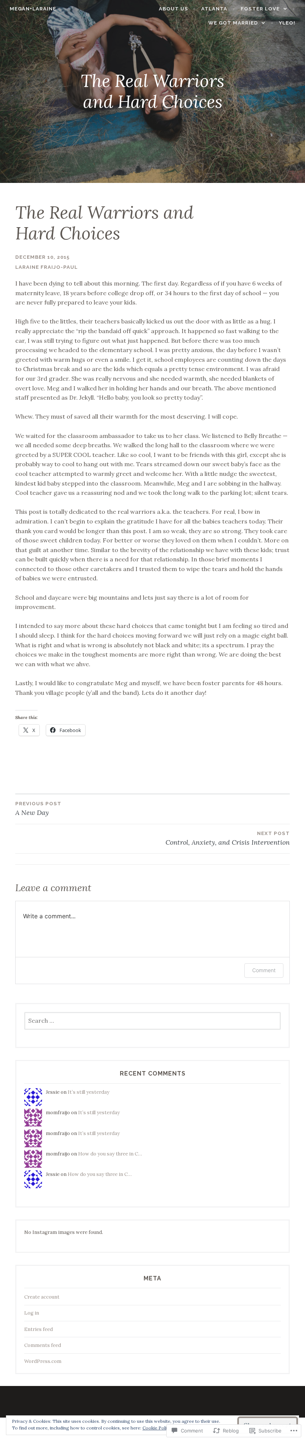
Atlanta (214, 9)
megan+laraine (33, 9)
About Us (173, 9)
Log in (31, 1313)
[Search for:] (152, 1021)
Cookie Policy (156, 1428)
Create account (42, 1297)
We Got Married (233, 23)
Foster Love (260, 9)
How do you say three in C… (110, 1154)
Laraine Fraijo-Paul (46, 267)
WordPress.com (42, 1361)
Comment (264, 970)
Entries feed (38, 1329)
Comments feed (42, 1345)
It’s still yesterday (88, 1092)
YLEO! (287, 23)
